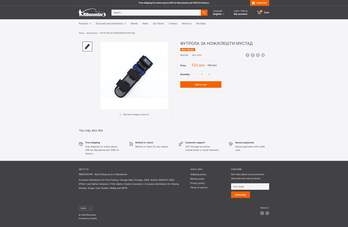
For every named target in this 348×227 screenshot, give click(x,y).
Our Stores (158, 23)
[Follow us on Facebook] (262, 213)
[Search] (204, 13)
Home (81, 33)
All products (92, 33)
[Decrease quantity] (195, 74)
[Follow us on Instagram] (267, 213)
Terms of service (198, 187)
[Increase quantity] (209, 74)
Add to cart (201, 84)
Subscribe (262, 2)
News (145, 23)
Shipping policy (198, 174)
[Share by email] (263, 55)
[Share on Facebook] (247, 55)
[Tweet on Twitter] (258, 55)
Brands (134, 23)
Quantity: (185, 74)
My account (240, 14)
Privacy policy (197, 183)
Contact (173, 23)
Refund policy (197, 178)
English (83, 208)
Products (83, 23)
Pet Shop (201, 23)
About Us (187, 23)
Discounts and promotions (109, 23)
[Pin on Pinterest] (253, 55)
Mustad (184, 55)
